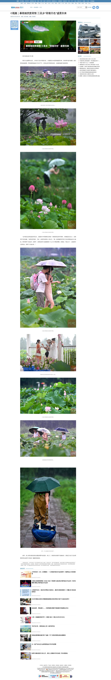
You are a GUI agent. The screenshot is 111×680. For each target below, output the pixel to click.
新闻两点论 (54, 1)
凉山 (89, 3)
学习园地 (22, 1)
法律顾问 (65, 665)
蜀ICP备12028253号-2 (41, 669)
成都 (22, 3)
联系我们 (53, 665)
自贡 (25, 3)
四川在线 (26, 16)
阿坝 (83, 3)
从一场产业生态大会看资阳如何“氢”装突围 (44, 644)
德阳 (36, 3)
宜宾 (59, 3)
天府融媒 (92, 1)
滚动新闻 (36, 7)
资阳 (79, 3)
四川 (69, 1)
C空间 (87, 1)
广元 (43, 3)
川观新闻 (60, 1)
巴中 (69, 3)
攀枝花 (28, 3)
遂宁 (46, 3)
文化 (75, 1)
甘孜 (86, 3)
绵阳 (39, 3)
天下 (72, 1)
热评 (44, 1)
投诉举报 (69, 665)
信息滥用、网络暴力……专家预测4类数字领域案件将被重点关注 (50, 608)
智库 (41, 1)
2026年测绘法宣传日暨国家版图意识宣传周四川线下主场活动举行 (50, 599)
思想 (38, 1)
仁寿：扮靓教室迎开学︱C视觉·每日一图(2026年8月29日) (48, 617)
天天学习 (27, 1)
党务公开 (79, 1)
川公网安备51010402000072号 (53, 669)
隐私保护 (61, 665)
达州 (66, 3)
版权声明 (45, 665)
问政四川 (65, 1)
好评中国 (49, 1)
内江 (49, 3)
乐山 (53, 3)
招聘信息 (57, 665)
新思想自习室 (33, 1)
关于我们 (41, 665)
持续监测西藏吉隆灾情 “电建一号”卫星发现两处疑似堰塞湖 (49, 635)
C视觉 (83, 1)
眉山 (76, 3)
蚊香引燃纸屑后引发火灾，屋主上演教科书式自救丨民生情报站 (50, 653)
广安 (63, 3)
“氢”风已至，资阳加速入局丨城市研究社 (43, 626)
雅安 (73, 3)
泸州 (33, 3)
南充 (56, 3)
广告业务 (49, 665)
